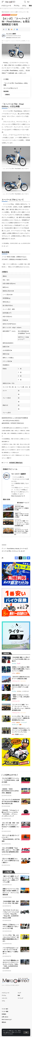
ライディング (15, 724)
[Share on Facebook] (6, 29)
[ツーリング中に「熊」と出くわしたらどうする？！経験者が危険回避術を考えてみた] (6, 718)
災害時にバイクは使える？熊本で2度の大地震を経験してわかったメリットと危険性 (21, 668)
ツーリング (23, 722)
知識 (20, 724)
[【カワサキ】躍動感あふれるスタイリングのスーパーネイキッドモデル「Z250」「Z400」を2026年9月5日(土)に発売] (24, 962)
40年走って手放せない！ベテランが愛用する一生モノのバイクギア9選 (11, 926)
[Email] (11, 29)
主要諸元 (7, 94)
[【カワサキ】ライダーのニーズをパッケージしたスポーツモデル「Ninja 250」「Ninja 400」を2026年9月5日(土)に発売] (24, 911)
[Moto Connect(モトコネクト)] (10, 2)
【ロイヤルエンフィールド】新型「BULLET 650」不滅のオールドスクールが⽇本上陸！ (21, 532)
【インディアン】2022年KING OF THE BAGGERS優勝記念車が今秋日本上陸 (11, 801)
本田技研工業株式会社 (16, 462)
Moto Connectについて (18, 496)
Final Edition (11, 548)
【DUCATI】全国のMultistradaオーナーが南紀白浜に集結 (21, 508)
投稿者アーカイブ (24, 502)
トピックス (13, 14)
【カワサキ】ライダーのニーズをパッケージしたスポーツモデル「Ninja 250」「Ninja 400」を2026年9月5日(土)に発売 (11, 914)
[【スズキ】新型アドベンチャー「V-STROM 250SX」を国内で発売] (25, 780)
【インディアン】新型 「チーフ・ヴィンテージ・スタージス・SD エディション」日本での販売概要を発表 (21, 523)
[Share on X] (9, 29)
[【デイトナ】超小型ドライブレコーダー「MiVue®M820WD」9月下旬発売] (25, 837)
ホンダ (23, 551)
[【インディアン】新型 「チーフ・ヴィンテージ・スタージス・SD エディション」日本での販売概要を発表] (6, 707)
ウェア (18, 663)
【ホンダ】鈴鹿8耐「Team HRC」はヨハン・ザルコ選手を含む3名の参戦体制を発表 (10, 850)
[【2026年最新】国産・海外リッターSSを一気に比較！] (24, 903)
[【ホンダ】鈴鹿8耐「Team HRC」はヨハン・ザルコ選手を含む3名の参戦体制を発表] (25, 849)
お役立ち (18, 673)
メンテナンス (25, 691)
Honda (17, 548)
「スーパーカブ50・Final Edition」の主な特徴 (16, 84)
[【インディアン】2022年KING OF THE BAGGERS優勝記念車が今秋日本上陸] (25, 801)
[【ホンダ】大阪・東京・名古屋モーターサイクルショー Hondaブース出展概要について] (25, 824)
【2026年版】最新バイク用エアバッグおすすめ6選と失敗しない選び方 (21, 659)
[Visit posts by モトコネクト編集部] (4, 36)
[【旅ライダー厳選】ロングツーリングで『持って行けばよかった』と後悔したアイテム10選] (24, 878)
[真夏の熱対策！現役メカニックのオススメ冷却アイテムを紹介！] (6, 687)
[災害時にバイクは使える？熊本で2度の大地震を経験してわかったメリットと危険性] (6, 669)
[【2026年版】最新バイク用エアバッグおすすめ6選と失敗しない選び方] (6, 659)
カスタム (19, 691)
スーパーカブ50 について (11, 88)
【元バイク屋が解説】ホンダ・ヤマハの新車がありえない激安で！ (10, 860)
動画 (13, 734)
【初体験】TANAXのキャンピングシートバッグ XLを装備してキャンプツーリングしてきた (21, 730)
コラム (13, 673)
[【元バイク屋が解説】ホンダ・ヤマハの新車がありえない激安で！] (25, 860)
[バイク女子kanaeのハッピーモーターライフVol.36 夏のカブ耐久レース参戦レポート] (24, 949)
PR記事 (17, 734)
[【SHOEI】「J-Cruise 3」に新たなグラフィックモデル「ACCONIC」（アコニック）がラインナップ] (25, 812)
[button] (26, 1032)
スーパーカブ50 (6, 551)
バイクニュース (6, 14)
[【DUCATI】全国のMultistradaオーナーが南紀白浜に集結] (6, 679)
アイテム (14, 663)
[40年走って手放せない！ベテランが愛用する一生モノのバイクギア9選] (24, 926)
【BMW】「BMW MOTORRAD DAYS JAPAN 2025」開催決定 (10, 791)
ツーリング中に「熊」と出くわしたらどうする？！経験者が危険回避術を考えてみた (20, 718)
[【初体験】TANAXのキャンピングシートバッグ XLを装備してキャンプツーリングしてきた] (6, 730)
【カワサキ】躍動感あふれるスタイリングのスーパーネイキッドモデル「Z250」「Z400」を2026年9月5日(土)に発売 (11, 964)
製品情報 (6, 91)
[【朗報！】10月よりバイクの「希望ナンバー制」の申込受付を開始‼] (6, 697)
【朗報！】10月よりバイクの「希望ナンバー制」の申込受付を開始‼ (21, 515)
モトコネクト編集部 (11, 33)
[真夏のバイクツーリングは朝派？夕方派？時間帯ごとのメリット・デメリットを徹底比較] (24, 890)
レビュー (21, 734)
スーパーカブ (24, 548)
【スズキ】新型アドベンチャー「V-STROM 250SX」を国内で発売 (10, 780)
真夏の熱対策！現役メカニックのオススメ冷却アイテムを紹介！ (20, 687)
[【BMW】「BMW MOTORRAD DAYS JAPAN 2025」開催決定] (25, 790)
